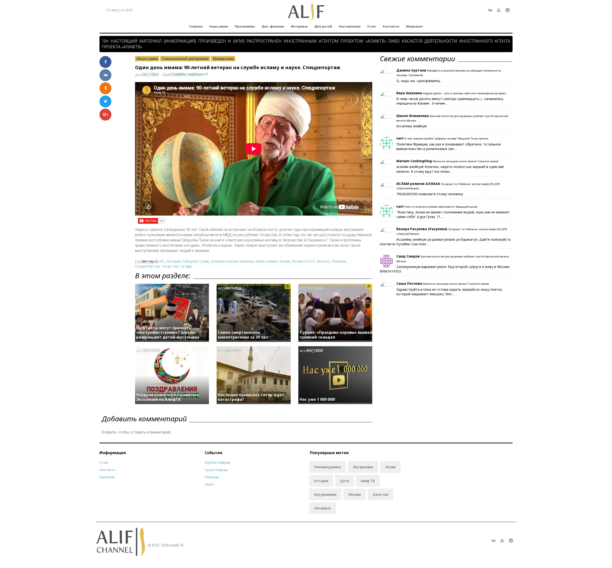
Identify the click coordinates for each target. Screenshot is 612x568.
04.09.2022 (151, 287)
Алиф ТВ (368, 481)
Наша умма (218, 26)
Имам (260, 261)
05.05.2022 (151, 350)
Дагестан (380, 494)
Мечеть (323, 261)
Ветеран (174, 261)
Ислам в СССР (303, 261)
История (321, 481)
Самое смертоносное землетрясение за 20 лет (243, 335)
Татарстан (223, 58)
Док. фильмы (273, 26)
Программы (245, 26)
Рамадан (212, 477)
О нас (371, 26)
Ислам (284, 261)
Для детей (323, 26)
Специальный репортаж (185, 58)
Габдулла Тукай (196, 261)
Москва (354, 494)
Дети (344, 481)
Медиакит (414, 26)
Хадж (209, 484)
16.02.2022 (233, 350)
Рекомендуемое (327, 467)
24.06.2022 (233, 287)
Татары (186, 266)
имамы (272, 261)
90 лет (159, 261)
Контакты (391, 26)
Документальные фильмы (232, 261)
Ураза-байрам (216, 470)
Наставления (350, 26)
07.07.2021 (315, 350)
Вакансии (107, 477)
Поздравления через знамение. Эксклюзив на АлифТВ (168, 397)
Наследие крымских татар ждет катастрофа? (251, 397)
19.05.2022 (315, 287)
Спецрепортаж (147, 266)
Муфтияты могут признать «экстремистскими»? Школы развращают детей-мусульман (167, 332)
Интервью (299, 26)
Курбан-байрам (217, 462)
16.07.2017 (150, 74)
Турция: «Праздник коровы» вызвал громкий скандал (336, 335)
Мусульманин (325, 494)
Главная (195, 26)
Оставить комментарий (188, 74)
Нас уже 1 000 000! (317, 399)
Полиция (338, 261)
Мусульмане (363, 467)
